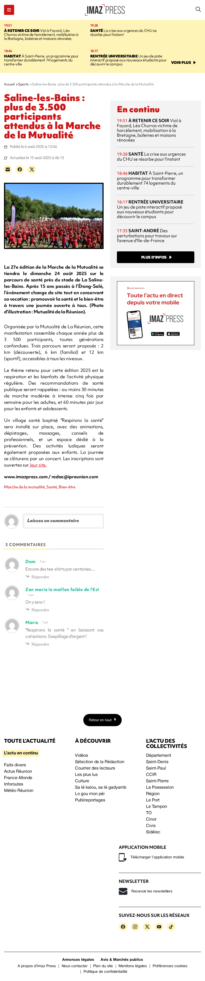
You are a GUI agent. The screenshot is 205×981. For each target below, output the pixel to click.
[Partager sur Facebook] (19, 169)
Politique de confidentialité (105, 972)
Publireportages (90, 800)
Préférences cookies (170, 966)
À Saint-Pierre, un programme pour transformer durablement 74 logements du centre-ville (41, 60)
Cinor (151, 819)
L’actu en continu (21, 753)
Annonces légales (78, 960)
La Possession (160, 787)
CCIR (151, 775)
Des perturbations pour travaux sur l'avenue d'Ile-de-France (147, 235)
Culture (82, 781)
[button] (9, 10)
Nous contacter (75, 966)
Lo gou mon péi (90, 794)
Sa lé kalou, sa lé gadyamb (100, 787)
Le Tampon (156, 807)
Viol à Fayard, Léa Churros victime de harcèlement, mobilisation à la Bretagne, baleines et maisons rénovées (41, 34)
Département (158, 756)
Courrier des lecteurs (95, 768)
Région (153, 794)
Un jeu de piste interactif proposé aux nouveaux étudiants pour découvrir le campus (128, 60)
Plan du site (103, 966)
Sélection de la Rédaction (99, 762)
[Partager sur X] (31, 169)
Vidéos (81, 756)
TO (149, 813)
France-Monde (18, 778)
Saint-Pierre (157, 781)
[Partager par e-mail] (7, 169)
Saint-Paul (156, 768)
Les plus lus (86, 775)
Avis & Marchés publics (122, 960)
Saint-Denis (157, 762)
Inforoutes (13, 784)
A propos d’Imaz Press (37, 966)
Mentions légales (133, 966)
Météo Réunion (18, 791)
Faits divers (15, 765)
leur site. (38, 465)
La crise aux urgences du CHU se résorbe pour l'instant (123, 32)
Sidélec (153, 832)
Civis (151, 826)
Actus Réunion (18, 772)
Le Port (153, 800)
